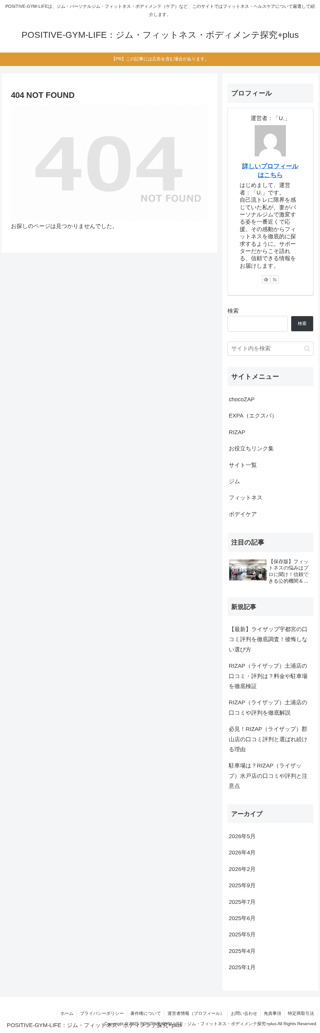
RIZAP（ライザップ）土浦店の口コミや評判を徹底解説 (268, 707)
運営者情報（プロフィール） (196, 1013)
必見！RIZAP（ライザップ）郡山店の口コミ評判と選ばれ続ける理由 (268, 739)
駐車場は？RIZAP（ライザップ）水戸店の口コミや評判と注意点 (268, 775)
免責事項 (272, 1013)
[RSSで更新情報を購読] (275, 279)
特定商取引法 (301, 1013)
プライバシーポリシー (102, 1013)
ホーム (66, 1013)
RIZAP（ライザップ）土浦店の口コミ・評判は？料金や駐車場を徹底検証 (268, 676)
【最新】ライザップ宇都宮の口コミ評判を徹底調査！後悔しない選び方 (268, 639)
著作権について (145, 1013)
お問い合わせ (244, 1013)
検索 (233, 311)
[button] (307, 348)
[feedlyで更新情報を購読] (266, 279)
